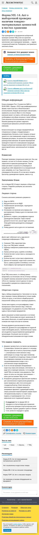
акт (5, 445)
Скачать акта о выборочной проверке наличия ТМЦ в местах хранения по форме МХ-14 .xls (18, 83)
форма (6, 448)
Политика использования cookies (13, 520)
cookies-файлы (17, 524)
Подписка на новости (9, 511)
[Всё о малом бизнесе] (14, 2)
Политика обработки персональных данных (16, 517)
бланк (12, 445)
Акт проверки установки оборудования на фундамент (17, 480)
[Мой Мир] (10, 32)
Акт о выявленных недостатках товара (16, 465)
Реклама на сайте (25, 511)
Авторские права (7, 514)
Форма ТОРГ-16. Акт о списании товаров (17, 474)
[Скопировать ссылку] (16, 32)
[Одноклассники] (8, 32)
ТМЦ (30, 445)
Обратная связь (25, 507)
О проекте (5, 507)
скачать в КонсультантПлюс (18, 55)
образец (21, 445)
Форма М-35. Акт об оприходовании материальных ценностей (15, 460)
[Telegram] (5, 32)
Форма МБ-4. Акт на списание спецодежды (17, 470)
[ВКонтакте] (3, 32)
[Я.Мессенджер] (13, 32)
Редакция (14, 507)
